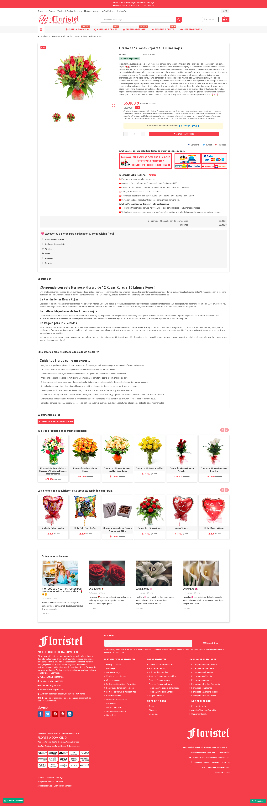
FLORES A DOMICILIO (52, 737)
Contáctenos (109, 11)
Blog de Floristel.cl (156, 696)
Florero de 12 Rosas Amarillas (149, 468)
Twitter (47, 714)
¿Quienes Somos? (113, 680)
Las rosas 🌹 (96, 589)
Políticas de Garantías (158, 672)
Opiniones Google (199, 714)
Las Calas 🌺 (190, 589)
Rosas (151, 706)
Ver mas (152, 175)
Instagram (70, 714)
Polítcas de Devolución (158, 668)
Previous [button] (222, 430)
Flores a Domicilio (198, 706)
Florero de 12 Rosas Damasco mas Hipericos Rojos (117, 469)
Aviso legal (110, 668)
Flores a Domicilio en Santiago (162, 692)
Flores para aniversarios (201, 680)
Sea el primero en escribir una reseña (56, 421)
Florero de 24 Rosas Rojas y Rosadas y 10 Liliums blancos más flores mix (52, 471)
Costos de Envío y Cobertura (69, 11)
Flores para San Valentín (201, 676)
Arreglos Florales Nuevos (159, 680)
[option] (53, 458)
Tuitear (209, 145)
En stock (122, 54)
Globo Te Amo (181, 528)
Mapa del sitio (112, 715)
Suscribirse (212, 643)
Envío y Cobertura (113, 664)
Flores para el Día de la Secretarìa (205, 684)
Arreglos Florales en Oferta (160, 684)
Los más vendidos (114, 707)
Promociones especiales (116, 700)
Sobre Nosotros (93, 11)
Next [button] (227, 430)
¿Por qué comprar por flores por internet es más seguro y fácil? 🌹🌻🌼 (62, 592)
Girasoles (153, 710)
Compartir (195, 145)
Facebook (40, 714)
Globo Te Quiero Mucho (53, 528)
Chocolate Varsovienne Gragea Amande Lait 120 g (117, 529)
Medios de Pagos (46, 11)
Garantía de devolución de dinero (120, 688)
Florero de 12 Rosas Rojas (150, 528)
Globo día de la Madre (214, 528)
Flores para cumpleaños (201, 688)
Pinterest (222, 145)
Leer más (45, 614)
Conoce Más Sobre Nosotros (161, 664)
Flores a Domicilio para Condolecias (164, 688)
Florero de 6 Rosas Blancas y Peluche (214, 469)
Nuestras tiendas (113, 696)
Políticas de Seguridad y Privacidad (121, 684)
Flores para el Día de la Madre (204, 664)
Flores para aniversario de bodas (205, 692)
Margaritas (153, 714)
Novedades (111, 703)
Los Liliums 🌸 (144, 589)
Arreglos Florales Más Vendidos (162, 676)
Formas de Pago (113, 672)
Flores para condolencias (202, 672)
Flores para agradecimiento (203, 668)
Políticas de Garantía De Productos (121, 692)
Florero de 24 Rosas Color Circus (85, 469)
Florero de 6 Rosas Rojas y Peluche (182, 469)
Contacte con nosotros (116, 711)
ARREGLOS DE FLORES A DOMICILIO (58, 651)
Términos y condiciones (116, 676)
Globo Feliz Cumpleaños (85, 528)
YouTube (55, 714)
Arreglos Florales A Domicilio (203, 710)
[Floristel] (59, 19)
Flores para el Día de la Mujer (203, 696)
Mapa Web (122, 11)
